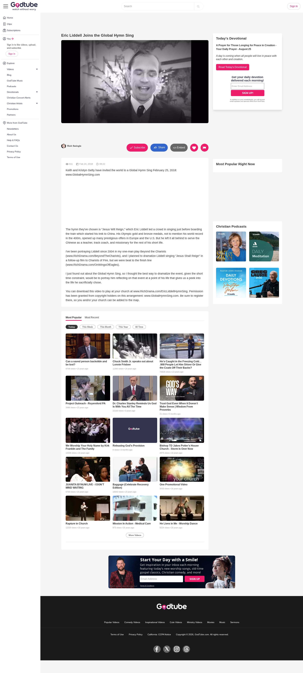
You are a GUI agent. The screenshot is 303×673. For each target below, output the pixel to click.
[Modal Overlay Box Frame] (247, 89)
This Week (87, 327)
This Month (105, 327)
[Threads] (186, 649)
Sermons (234, 622)
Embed (180, 147)
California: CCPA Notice (159, 634)
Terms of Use (117, 634)
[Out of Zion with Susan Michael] (231, 246)
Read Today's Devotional (233, 67)
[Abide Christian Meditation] (264, 246)
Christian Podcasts (231, 226)
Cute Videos (176, 622)
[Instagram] (176, 649)
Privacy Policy (136, 634)
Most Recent (92, 317)
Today (71, 327)
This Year (123, 327)
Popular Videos (111, 622)
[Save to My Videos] (194, 148)
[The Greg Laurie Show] (264, 283)
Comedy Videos (132, 622)
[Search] (198, 6)
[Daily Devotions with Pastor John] (231, 283)
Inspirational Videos (155, 622)
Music (222, 622)
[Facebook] (157, 649)
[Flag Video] (204, 148)
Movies (210, 622)
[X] (166, 649)
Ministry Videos (194, 622)
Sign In (11, 53)
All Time (139, 327)
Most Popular (74, 317)
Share (161, 147)
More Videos (135, 535)
